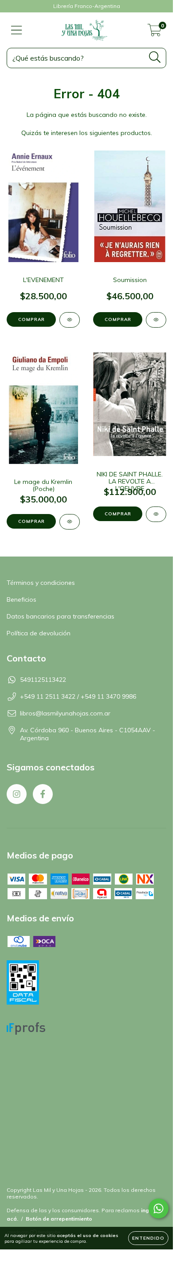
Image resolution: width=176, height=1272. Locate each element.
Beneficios (21, 599)
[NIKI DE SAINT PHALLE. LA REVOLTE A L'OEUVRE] (156, 514)
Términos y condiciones (41, 583)
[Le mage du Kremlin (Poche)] (69, 522)
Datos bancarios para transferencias (60, 616)
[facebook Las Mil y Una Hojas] (43, 794)
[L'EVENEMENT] (69, 320)
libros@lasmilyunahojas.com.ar (65, 713)
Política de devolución (38, 633)
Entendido (148, 1238)
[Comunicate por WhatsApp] (158, 1208)
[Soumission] (156, 320)
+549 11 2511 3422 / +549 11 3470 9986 (78, 696)
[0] (154, 32)
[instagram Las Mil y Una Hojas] (17, 794)
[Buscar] (155, 57)
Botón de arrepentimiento (59, 1218)
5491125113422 (43, 680)
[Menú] (17, 30)
